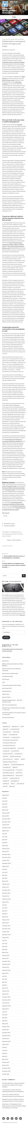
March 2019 (5, 1059)
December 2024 (6, 854)
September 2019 (6, 1041)
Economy (21, 748)
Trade (13, 783)
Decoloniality (13, 734)
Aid (22, 726)
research (19, 772)
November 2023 (6, 893)
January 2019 (5, 1065)
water (5, 786)
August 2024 (5, 866)
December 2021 (6, 961)
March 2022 (5, 952)
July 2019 (4, 1047)
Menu (14, 17)
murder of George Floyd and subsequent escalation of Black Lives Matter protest (13, 244)
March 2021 (5, 988)
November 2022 (6, 928)
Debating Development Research (9, 10)
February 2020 (5, 1026)
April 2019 (4, 1056)
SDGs (5, 778)
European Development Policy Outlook (11, 685)
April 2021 (4, 985)
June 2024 (4, 872)
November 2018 (6, 1071)
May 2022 (4, 946)
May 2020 (4, 1017)
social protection (14, 778)
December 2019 (6, 1032)
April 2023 (4, 914)
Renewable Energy (8, 772)
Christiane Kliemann (17, 39)
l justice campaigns (20, 62)
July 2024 (4, 869)
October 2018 (5, 1074)
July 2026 (4, 798)
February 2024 (5, 884)
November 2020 (6, 1000)
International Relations (17, 764)
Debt (5, 734)
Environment (15, 751)
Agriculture (15, 726)
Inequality (6, 764)
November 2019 (6, 1035)
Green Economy (7, 759)
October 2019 (5, 1038)
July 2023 (4, 905)
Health (16, 759)
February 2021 (5, 991)
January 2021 (5, 994)
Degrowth (6, 737)
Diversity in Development (19, 506)
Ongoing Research (6, 691)
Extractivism (18, 753)
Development (15, 737)
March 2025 (5, 845)
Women (12, 786)
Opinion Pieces (5, 694)
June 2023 (4, 908)
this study (19, 124)
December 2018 (6, 1068)
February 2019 (5, 1062)
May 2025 (4, 839)
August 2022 (5, 937)
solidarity (6, 781)
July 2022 (4, 940)
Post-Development (9, 770)
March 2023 (5, 917)
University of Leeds (10, 489)
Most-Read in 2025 (7, 688)
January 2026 (5, 816)
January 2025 (5, 851)
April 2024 (4, 878)
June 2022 (4, 943)
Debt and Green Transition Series (10, 673)
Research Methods (8, 775)
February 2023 (5, 919)
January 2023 (5, 922)
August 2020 (5, 1009)
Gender (5, 756)
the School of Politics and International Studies (13, 488)
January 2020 (5, 1029)
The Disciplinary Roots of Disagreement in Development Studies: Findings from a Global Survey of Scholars (14, 1105)
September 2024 (6, 863)
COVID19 (16, 732)
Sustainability (15, 781)
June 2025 (4, 836)
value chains (20, 783)
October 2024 (5, 860)
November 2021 (6, 964)
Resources (19, 775)
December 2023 (6, 890)
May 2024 (4, 875)
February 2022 (5, 955)
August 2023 (5, 902)
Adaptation (6, 726)
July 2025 (4, 833)
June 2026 (4, 801)
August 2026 (5, 795)
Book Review (5, 661)
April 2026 (4, 807)
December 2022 (6, 925)
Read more (22, 615)
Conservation (7, 732)
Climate (5, 729)
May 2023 (4, 911)
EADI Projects (5, 679)
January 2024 (5, 887)
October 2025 (5, 824)
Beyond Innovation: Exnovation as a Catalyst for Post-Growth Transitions (13, 1085)
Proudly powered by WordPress (9, 1122)
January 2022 (5, 958)
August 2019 (5, 1044)
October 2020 (5, 1003)
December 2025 (6, 819)
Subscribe (6, 637)
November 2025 (6, 822)
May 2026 (4, 804)
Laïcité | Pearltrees (16, 540)
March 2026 (5, 810)
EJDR (3, 682)
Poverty (19, 770)
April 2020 (4, 1020)
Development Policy (9, 745)
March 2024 (5, 881)
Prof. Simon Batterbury (7, 1083)
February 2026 (5, 813)
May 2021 (4, 982)
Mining (15, 767)
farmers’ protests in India (8, 80)
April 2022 (4, 949)
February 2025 (5, 848)
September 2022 (6, 934)
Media (13, 525)
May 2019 (4, 1053)
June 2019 (4, 1050)
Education (7, 525)
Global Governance (15, 756)
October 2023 (5, 896)
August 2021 (5, 973)
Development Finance (9, 743)
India (23, 759)
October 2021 (5, 967)
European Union (8, 753)
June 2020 (4, 1014)
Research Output (9, 523)
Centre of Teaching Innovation (9, 486)
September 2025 (6, 827)
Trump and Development (8, 717)
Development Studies (7, 676)
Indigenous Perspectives (10, 762)
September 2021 (6, 970)
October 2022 (5, 931)
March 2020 (5, 1023)
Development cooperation (10, 740)
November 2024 (6, 857)
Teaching (6, 783)
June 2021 (4, 979)
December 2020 (6, 997)
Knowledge (7, 767)
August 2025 (5, 830)
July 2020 (4, 1012)
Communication (14, 729)
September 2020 (6, 1006)
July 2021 (4, 976)
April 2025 (4, 842)
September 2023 (6, 899)
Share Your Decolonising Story (9, 705)
